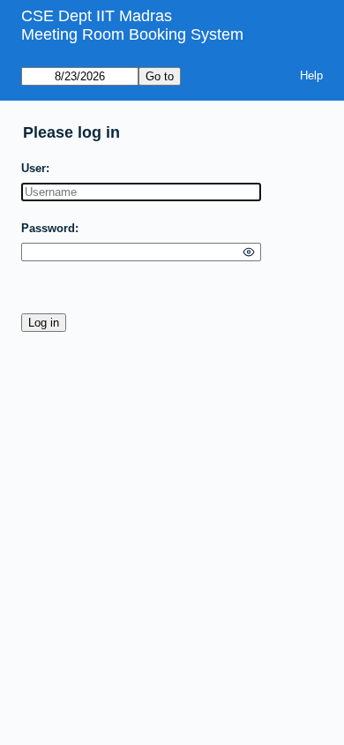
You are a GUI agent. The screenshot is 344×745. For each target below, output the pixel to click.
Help (311, 75)
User (33, 168)
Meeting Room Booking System (132, 34)
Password (48, 228)
